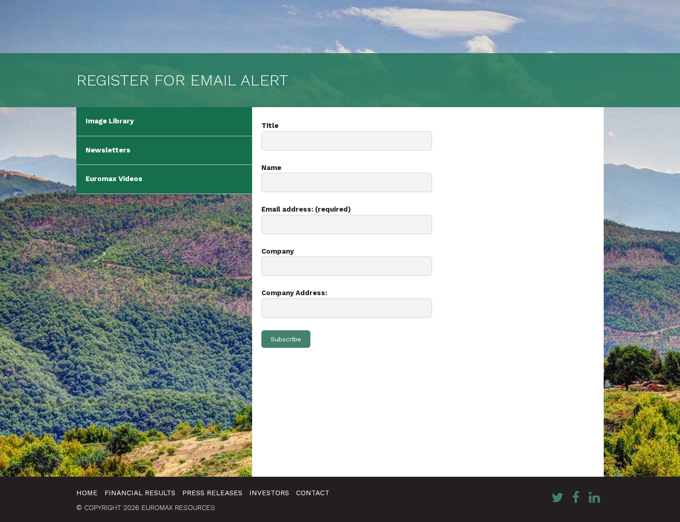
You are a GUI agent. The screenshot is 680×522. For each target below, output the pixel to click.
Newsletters (108, 150)
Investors (269, 493)
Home (87, 493)
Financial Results (140, 493)
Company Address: (294, 293)
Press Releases (212, 493)
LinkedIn (594, 497)
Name (271, 168)
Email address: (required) (306, 209)
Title (269, 125)
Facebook (576, 497)
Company (277, 251)
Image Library (110, 121)
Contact (312, 493)
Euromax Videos (114, 179)
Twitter (557, 497)
